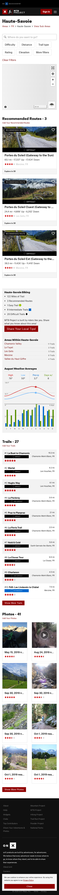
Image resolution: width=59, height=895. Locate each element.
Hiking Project (36, 814)
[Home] (15, 11)
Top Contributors (10, 823)
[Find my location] (53, 74)
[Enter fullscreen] (53, 68)
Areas (5, 26)
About (5, 805)
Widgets (6, 814)
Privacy (44, 891)
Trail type (43, 44)
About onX (7, 867)
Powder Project (37, 823)
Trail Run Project (37, 819)
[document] (29, 882)
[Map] (29, 87)
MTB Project (35, 810)
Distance (27, 44)
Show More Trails (13, 603)
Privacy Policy (28, 880)
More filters (42, 52)
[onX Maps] (9, 848)
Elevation (24, 52)
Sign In (46, 11)
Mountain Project (37, 805)
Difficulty (10, 44)
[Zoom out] (53, 84)
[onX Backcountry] (11, 3)
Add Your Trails (8, 445)
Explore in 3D (10, 171)
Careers (6, 871)
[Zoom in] (53, 79)
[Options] (51, 104)
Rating (8, 52)
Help (5, 810)
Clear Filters (9, 59)
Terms (35, 891)
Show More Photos (14, 789)
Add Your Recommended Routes (16, 123)
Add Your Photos (9, 618)
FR (12, 26)
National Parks (36, 828)
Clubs (5, 819)
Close (29, 886)
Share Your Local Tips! (21, 328)
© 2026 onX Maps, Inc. (21, 891)
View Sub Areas (42, 26)
